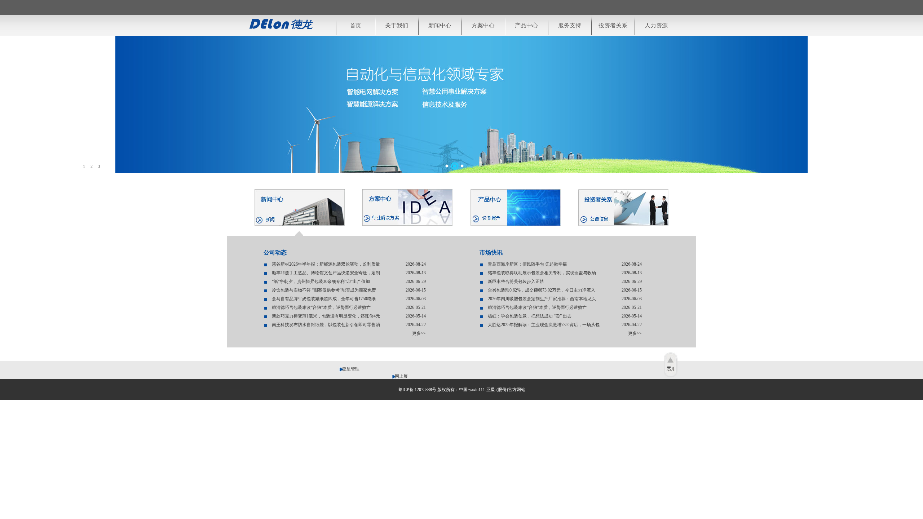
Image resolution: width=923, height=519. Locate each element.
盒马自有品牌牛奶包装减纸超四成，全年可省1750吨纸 (324, 298)
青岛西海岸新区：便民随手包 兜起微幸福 (527, 264)
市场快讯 (491, 252)
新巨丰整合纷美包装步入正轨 (516, 281)
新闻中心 (439, 25)
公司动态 (275, 252)
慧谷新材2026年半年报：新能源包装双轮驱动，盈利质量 (326, 264)
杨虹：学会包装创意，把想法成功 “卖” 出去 (529, 316)
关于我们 (396, 25)
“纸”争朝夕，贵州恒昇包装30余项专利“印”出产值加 (321, 281)
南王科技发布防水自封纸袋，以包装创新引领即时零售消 (326, 324)
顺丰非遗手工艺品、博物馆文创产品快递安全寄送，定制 (326, 272)
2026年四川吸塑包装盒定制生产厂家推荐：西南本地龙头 (542, 298)
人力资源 (656, 25)
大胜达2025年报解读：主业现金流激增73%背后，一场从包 (544, 324)
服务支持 (569, 25)
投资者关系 (613, 25)
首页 (355, 25)
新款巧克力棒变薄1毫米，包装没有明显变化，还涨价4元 (326, 316)
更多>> (419, 333)
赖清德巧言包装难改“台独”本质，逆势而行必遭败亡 (321, 307)
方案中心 (483, 25)
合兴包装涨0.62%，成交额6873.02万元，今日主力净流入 (541, 290)
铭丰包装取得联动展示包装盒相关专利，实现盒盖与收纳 (542, 272)
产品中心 (526, 25)
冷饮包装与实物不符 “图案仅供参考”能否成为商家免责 (324, 290)
